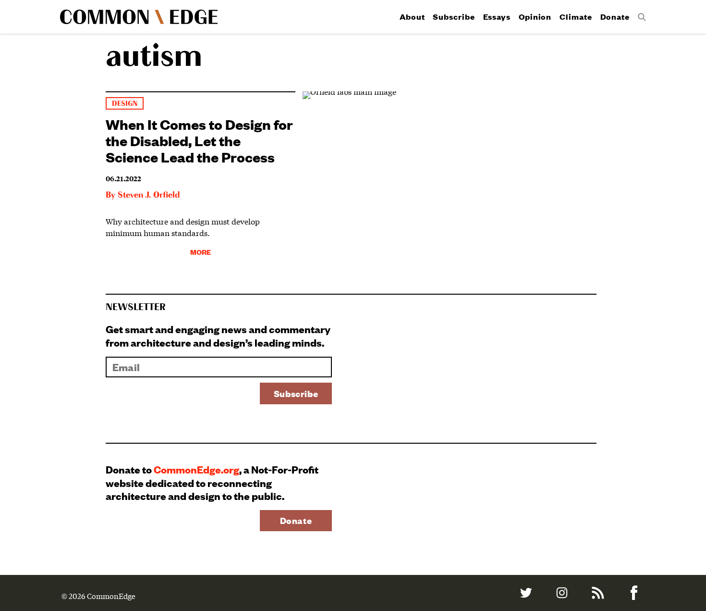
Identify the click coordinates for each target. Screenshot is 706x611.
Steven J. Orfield (149, 195)
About (412, 16)
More (200, 252)
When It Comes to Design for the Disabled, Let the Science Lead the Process (199, 140)
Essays (497, 16)
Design (124, 103)
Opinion (535, 16)
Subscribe (454, 16)
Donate (615, 16)
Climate (576, 16)
